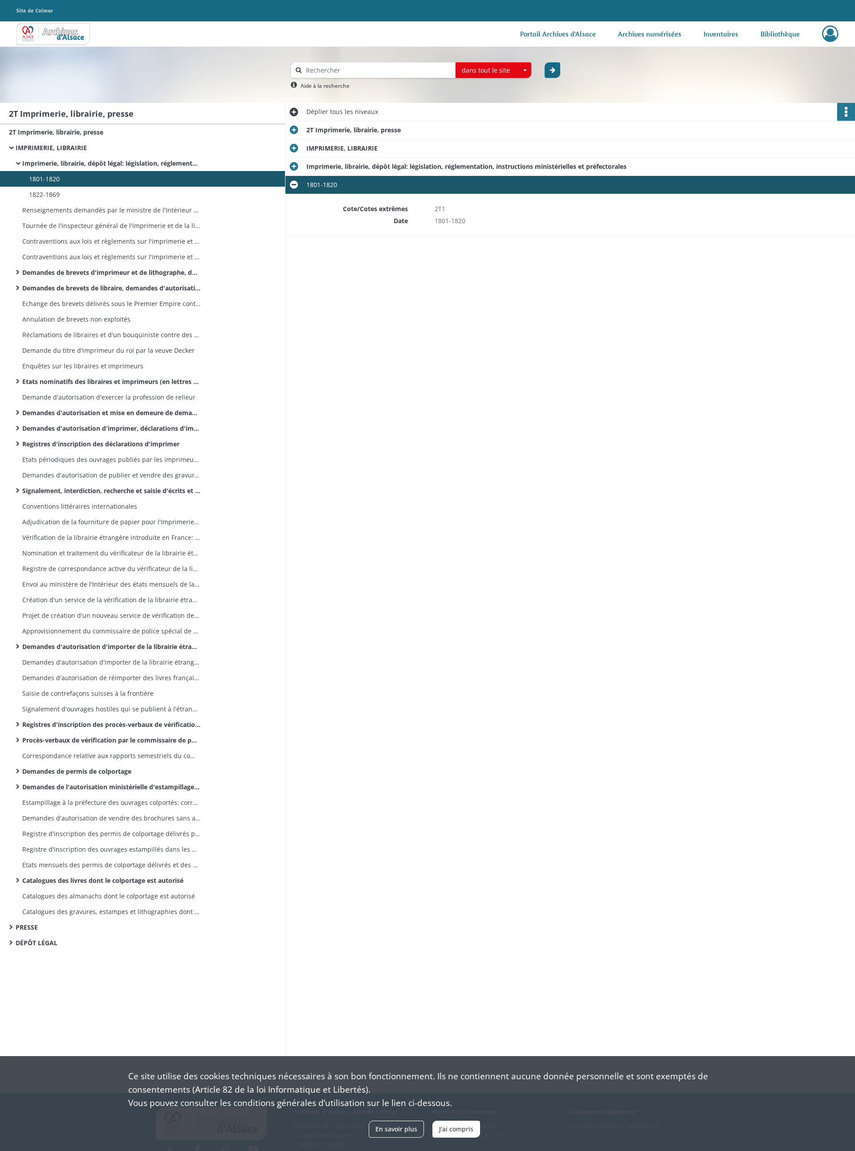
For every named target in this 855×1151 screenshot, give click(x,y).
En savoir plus (396, 1129)
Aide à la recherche (325, 86)
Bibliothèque (780, 33)
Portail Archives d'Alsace (558, 33)
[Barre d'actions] (846, 112)
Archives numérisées (649, 33)
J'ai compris (456, 1129)
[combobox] (493, 70)
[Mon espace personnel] (830, 33)
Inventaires (721, 33)
